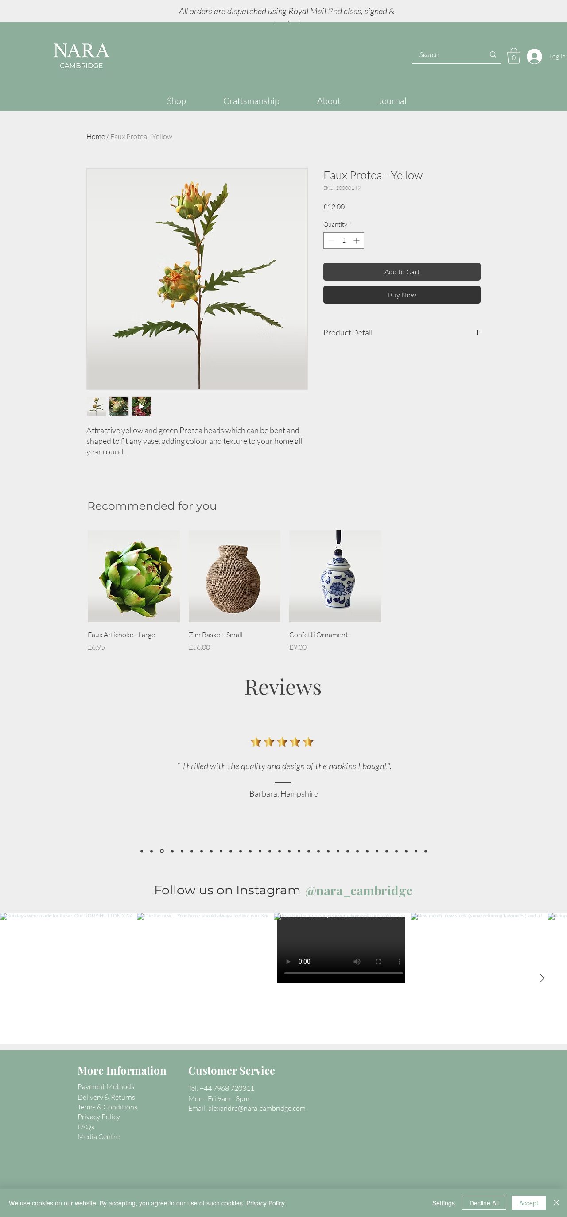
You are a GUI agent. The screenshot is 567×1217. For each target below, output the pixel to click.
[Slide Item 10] (328, 851)
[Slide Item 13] (357, 851)
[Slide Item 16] (386, 851)
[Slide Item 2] (240, 851)
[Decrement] (330, 240)
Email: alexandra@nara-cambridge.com (247, 1108)
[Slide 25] (172, 851)
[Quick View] (134, 576)
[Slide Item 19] (396, 851)
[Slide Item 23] (211, 851)
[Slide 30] (151, 851)
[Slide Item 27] (162, 851)
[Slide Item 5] (289, 851)
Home (95, 136)
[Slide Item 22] (425, 851)
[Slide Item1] (260, 851)
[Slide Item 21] (416, 851)
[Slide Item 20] (406, 851)
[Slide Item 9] (318, 851)
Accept (528, 1202)
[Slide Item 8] (308, 851)
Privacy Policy (265, 1202)
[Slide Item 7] (299, 851)
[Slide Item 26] (191, 851)
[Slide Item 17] (201, 851)
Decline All (484, 1202)
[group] (285, 591)
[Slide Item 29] (221, 851)
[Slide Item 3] (279, 851)
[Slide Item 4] (230, 851)
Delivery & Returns (106, 1097)
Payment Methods (106, 1086)
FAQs (86, 1126)
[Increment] (357, 240)
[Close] (556, 1203)
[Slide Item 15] (377, 851)
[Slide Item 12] (347, 851)
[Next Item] (542, 979)
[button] (513, 56)
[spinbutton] (344, 240)
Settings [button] (443, 1202)
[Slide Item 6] (269, 851)
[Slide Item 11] (338, 851)
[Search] (493, 54)
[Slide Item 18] (250, 851)
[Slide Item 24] (182, 851)
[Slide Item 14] (367, 851)
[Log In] (532, 56)
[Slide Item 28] (141, 851)
